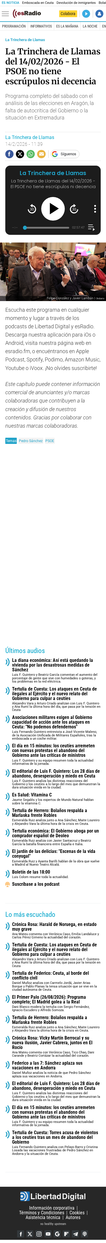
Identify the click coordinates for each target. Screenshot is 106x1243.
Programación (14, 26)
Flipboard (66, 1233)
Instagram (38, 1233)
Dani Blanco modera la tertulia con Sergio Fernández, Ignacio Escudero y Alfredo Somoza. (51, 1003)
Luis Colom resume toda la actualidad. (40, 874)
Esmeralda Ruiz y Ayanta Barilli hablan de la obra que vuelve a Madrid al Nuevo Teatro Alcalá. (56, 858)
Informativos (41, 26)
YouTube (48, 1233)
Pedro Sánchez (31, 441)
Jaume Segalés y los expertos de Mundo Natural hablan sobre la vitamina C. (53, 799)
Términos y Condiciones (41, 1212)
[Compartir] (9, 154)
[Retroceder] (32, 208)
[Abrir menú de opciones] (95, 209)
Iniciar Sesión (99, 14)
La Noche (90, 26)
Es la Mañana (67, 26)
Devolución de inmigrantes (76, 3)
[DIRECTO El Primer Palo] (86, 14)
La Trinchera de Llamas (25, 40)
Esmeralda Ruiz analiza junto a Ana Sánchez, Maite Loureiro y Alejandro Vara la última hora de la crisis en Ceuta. (56, 817)
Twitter (29, 1233)
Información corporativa (51, 1208)
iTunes (84, 1233)
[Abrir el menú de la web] (7, 14)
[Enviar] (30, 154)
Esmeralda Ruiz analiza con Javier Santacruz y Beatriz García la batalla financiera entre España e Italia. (55, 837)
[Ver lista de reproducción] (91, 227)
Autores (73, 1217)
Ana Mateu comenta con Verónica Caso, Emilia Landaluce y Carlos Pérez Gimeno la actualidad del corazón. (55, 931)
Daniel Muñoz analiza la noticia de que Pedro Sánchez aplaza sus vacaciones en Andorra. (51, 1069)
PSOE (49, 441)
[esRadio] (27, 13)
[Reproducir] (53, 209)
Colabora (68, 13)
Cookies (77, 1212)
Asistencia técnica (43, 1217)
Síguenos (68, 154)
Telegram (75, 1233)
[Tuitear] (20, 154)
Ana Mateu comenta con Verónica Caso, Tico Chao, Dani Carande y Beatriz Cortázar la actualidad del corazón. (53, 1047)
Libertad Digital (53, 1196)
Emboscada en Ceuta (38, 3)
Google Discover (57, 1233)
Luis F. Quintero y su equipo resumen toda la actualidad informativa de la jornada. (53, 754)
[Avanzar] (74, 208)
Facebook (20, 1233)
